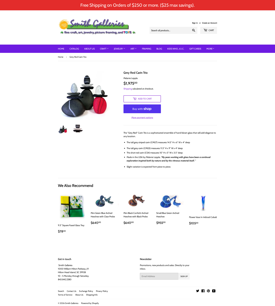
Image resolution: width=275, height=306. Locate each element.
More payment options (142, 117)
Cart (211, 30)
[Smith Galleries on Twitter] (197, 291)
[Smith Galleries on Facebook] (203, 291)
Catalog (74, 48)
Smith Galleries (71, 303)
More (209, 48)
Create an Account (209, 23)
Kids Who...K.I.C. (175, 48)
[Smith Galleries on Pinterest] (208, 291)
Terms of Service (65, 294)
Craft (103, 48)
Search (61, 291)
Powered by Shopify (90, 303)
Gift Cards (195, 48)
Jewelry (118, 48)
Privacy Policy (102, 291)
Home (61, 48)
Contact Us (71, 291)
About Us (89, 48)
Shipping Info (92, 294)
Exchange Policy (86, 291)
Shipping (127, 88)
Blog (159, 48)
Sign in (195, 23)
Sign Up (184, 276)
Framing (146, 48)
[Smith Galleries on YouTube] (213, 291)
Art (132, 48)
